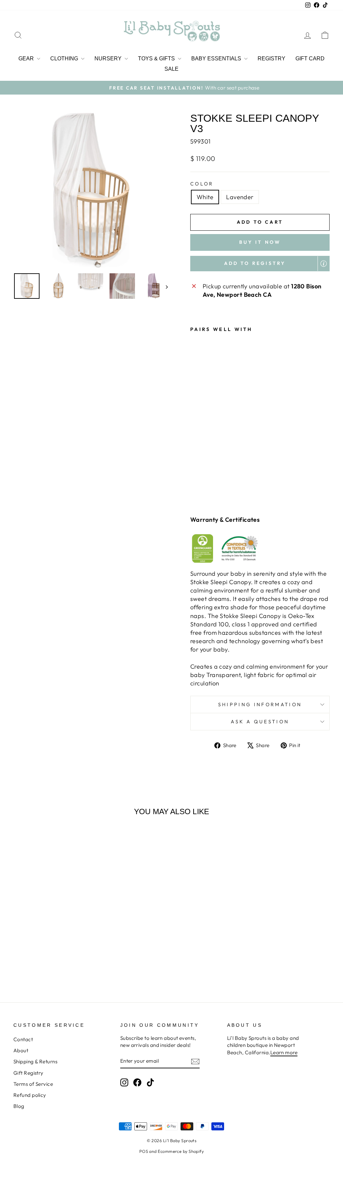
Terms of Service (33, 1084)
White (205, 197)
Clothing (64, 58)
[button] (260, 263)
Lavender (240, 197)
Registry (271, 58)
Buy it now (260, 242)
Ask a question (260, 722)
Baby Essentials (217, 58)
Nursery (108, 58)
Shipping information (260, 705)
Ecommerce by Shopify (181, 1151)
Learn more (284, 1052)
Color (202, 184)
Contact (23, 1039)
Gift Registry (28, 1073)
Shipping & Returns (35, 1061)
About (20, 1050)
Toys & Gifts (157, 58)
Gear (26, 58)
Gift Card (310, 58)
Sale (171, 69)
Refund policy (29, 1095)
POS (143, 1151)
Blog (18, 1106)
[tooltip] (323, 263)
